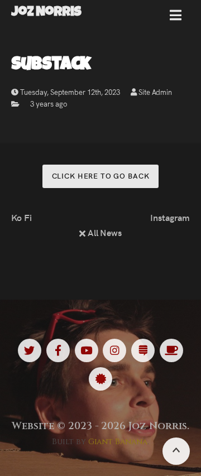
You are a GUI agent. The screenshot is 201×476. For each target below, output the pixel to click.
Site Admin (155, 91)
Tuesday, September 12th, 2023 (69, 91)
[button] (175, 19)
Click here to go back (101, 175)
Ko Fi (21, 217)
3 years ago (48, 103)
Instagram (170, 217)
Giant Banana (118, 441)
